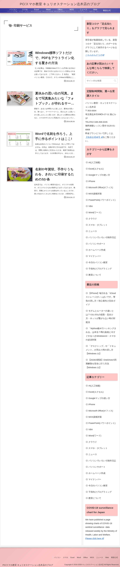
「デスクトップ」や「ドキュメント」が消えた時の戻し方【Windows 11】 (101, 350)
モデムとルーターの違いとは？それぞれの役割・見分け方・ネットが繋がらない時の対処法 (100, 316)
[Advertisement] (41, 38)
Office (85, 557)
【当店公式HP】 (93, 137)
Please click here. (93, 538)
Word (79, 557)
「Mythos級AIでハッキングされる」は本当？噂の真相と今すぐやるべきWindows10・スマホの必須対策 (101, 334)
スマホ (65, 557)
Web (107, 557)
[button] (115, 80)
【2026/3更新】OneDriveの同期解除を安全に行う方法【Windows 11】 (101, 364)
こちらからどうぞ (93, 55)
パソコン (57, 557)
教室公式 (114, 557)
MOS (92, 557)
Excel (72, 557)
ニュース (99, 557)
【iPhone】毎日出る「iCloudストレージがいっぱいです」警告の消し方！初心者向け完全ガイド (101, 299)
